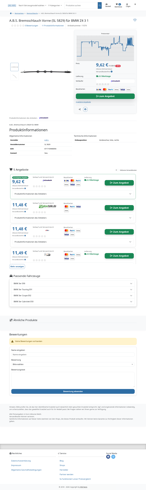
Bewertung (16, 360)
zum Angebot (107, 96)
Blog (62, 461)
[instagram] (113, 457)
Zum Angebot (121, 182)
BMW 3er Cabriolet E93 (23, 301)
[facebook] (108, 457)
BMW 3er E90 (19, 283)
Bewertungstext (18, 369)
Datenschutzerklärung (21, 461)
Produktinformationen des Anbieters (31, 194)
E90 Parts (83, 487)
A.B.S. (46, 140)
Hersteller (64, 470)
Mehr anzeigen (17, 266)
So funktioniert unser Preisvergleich (75, 479)
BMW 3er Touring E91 (23, 289)
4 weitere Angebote (83, 102)
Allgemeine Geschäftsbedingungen (26, 470)
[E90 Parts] (12, 5)
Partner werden (66, 474)
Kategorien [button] (55, 5)
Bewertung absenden (73, 391)
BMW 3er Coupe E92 (22, 295)
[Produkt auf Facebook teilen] (85, 109)
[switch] (117, 170)
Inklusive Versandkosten (128, 170)
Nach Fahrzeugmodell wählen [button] (32, 5)
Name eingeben (18, 350)
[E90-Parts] (11, 13)
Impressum (16, 465)
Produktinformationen (54, 25)
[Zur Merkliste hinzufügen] (135, 20)
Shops (62, 465)
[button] (24, 71)
